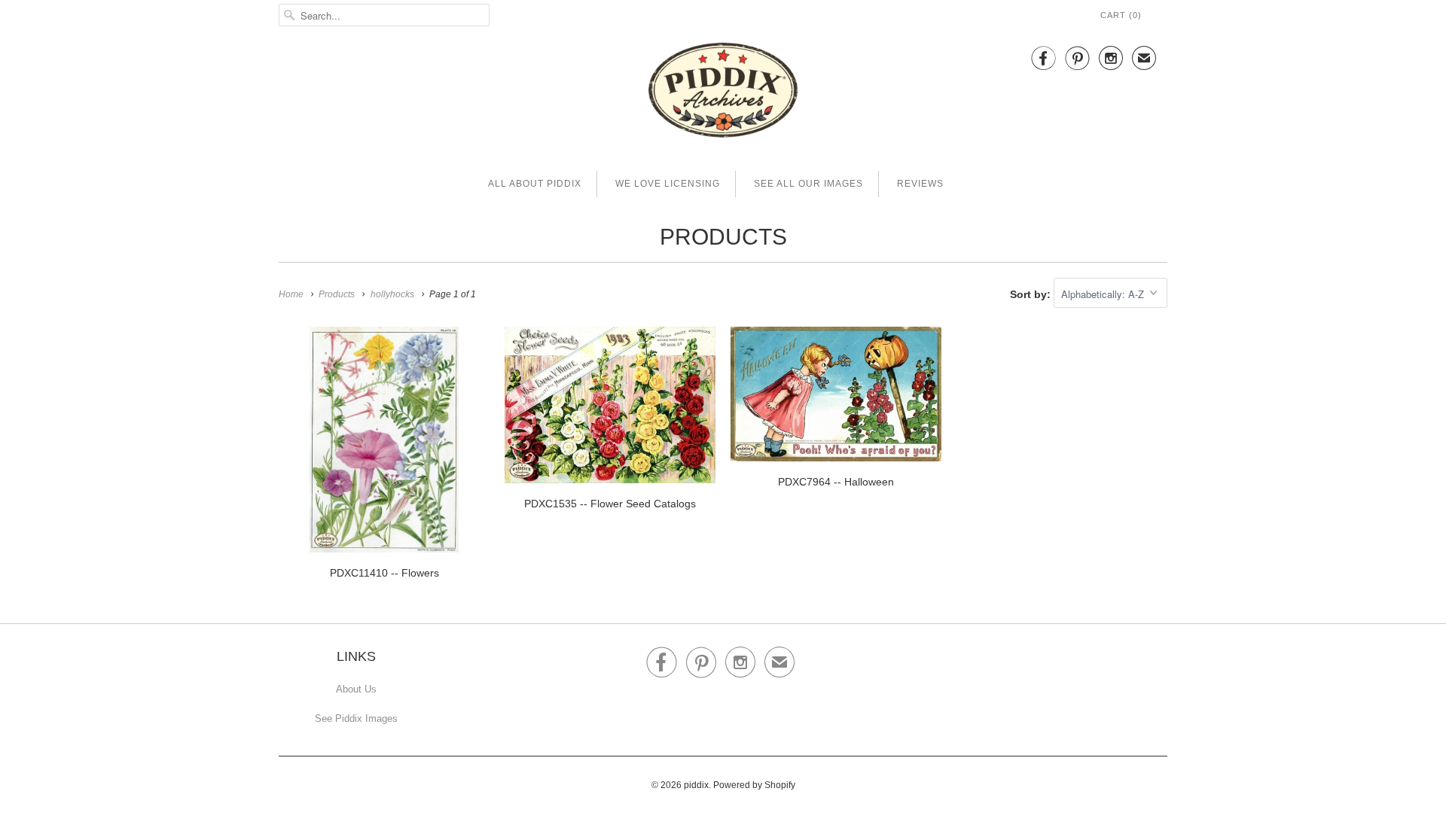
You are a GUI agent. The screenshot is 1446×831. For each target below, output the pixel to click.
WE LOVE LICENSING (667, 183)
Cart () (1121, 15)
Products (723, 236)
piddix (696, 785)
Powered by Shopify (754, 785)
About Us (356, 689)
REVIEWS (920, 183)
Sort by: (1032, 294)
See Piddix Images (356, 718)
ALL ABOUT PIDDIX (534, 183)
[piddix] (723, 93)
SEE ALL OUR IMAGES (808, 183)
